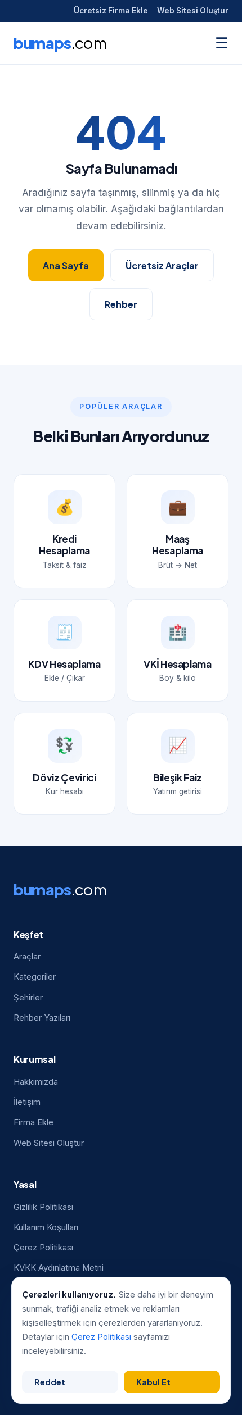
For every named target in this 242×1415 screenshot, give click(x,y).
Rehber (121, 304)
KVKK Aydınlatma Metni (59, 1268)
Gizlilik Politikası (43, 1207)
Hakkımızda (36, 1082)
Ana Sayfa (66, 265)
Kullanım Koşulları (46, 1227)
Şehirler (28, 998)
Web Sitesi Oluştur (192, 10)
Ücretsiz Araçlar (162, 265)
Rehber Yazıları (42, 1018)
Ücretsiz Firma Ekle (111, 10)
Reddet (49, 1382)
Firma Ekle (33, 1122)
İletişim (27, 1102)
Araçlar (27, 957)
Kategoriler (35, 977)
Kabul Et (153, 1382)
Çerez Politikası (43, 1248)
